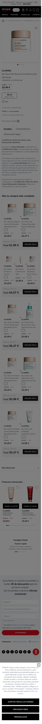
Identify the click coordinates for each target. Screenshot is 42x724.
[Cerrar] (38, 664)
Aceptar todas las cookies (20, 702)
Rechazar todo (20, 709)
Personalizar (20, 717)
